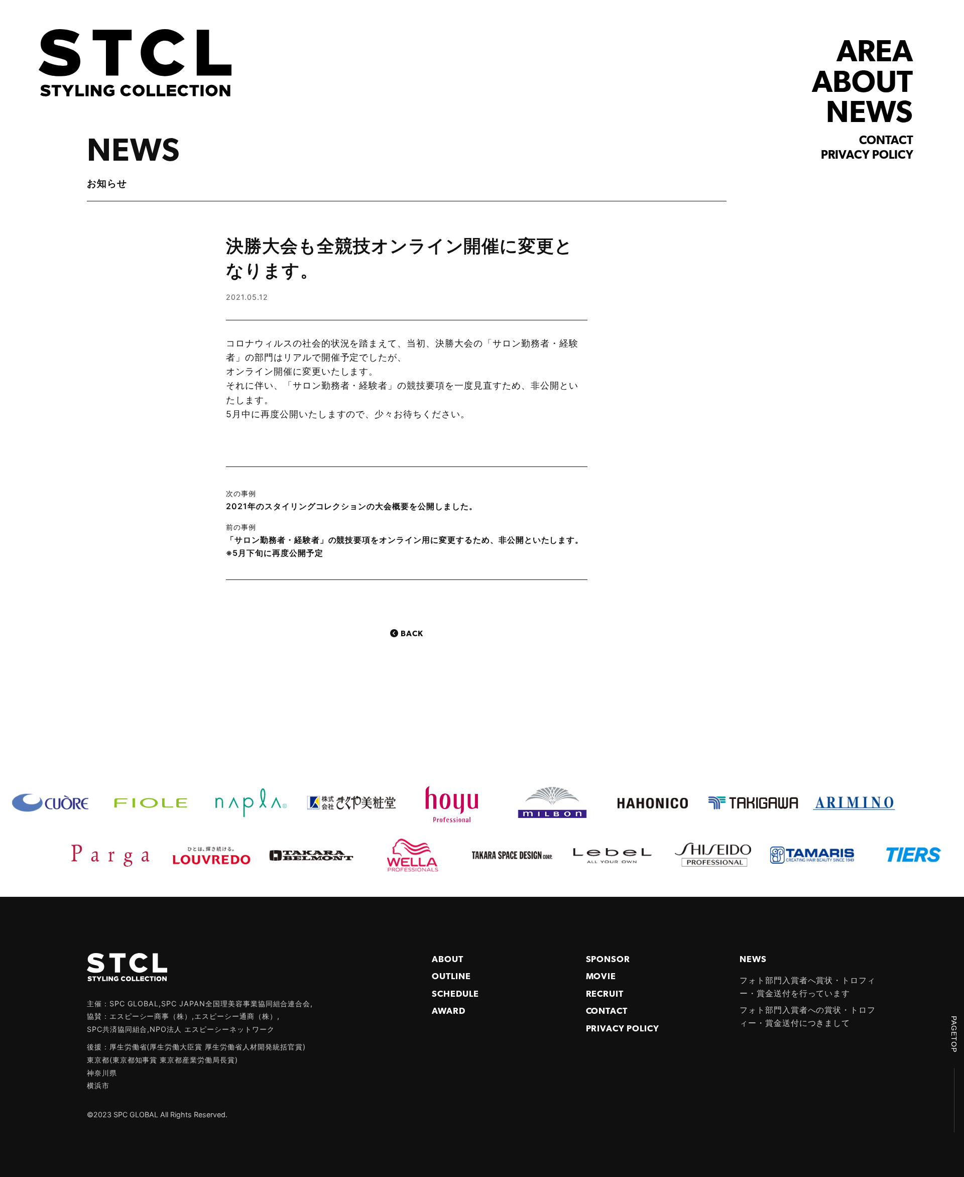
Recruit (605, 994)
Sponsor (608, 960)
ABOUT (862, 84)
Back (412, 634)
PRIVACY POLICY (622, 1029)
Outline (451, 977)
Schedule (455, 994)
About (447, 960)
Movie (601, 977)
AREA (874, 53)
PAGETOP (954, 1034)
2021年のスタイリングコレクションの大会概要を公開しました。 (351, 506)
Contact (886, 141)
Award (448, 1011)
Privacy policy (867, 156)
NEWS (869, 114)
